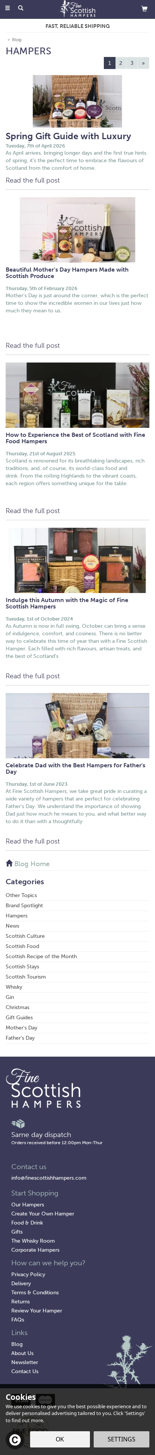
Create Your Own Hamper (42, 1214)
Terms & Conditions (35, 1292)
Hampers (16, 916)
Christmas (17, 1007)
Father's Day (20, 1038)
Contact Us (24, 1371)
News (12, 926)
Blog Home (31, 864)
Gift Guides (19, 1017)
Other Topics (21, 895)
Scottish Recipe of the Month (41, 956)
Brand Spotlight (24, 905)
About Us (22, 1353)
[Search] (20, 8)
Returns (20, 1301)
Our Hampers (27, 1204)
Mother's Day (21, 1028)
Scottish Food (22, 946)
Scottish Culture (25, 936)
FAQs (17, 1320)
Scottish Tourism (26, 977)
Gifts (17, 1232)
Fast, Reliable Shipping (78, 26)
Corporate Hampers (35, 1250)
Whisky (14, 987)
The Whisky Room (33, 1241)
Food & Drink (27, 1223)
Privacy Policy (28, 1274)
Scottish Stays (22, 966)
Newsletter (24, 1362)
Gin (10, 997)
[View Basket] (144, 8)
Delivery (21, 1283)
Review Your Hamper (36, 1311)
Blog (17, 1344)
